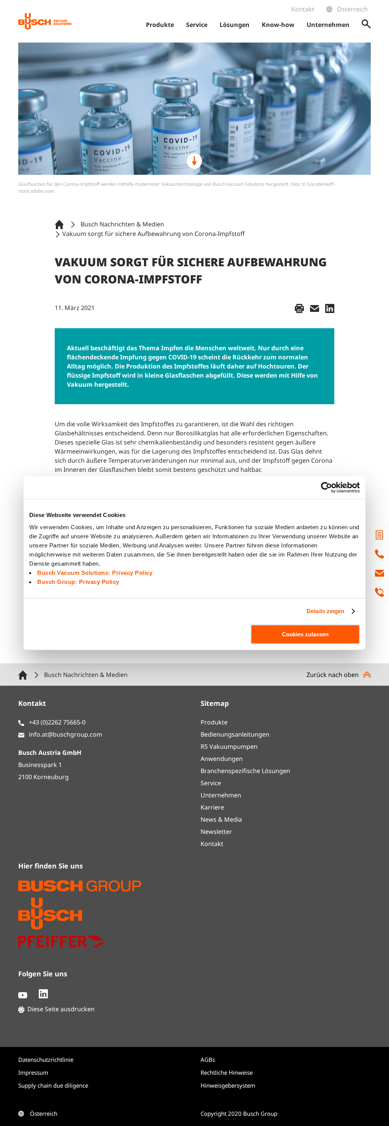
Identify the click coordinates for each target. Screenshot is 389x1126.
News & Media (221, 819)
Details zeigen (325, 611)
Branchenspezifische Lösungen (245, 771)
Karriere (212, 807)
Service (211, 783)
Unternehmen (221, 795)
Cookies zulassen (305, 634)
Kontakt (302, 9)
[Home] (61, 224)
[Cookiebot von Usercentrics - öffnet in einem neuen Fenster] (326, 487)
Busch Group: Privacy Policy (78, 582)
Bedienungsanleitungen (235, 734)
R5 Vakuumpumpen (229, 746)
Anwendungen (222, 758)
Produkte (214, 722)
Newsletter (216, 831)
